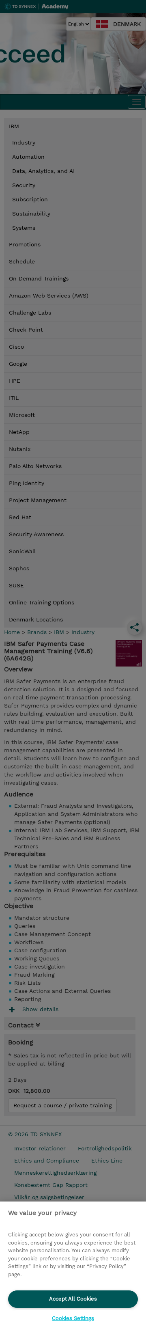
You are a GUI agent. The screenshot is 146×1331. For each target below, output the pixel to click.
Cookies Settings (73, 1318)
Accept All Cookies (73, 1299)
